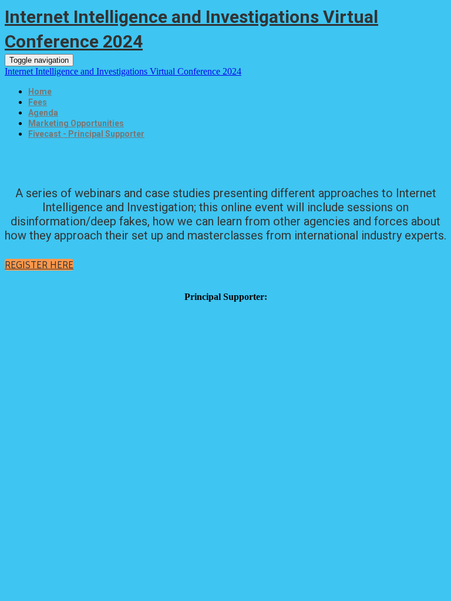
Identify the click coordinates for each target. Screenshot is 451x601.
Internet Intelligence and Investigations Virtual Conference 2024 (123, 71)
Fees (37, 102)
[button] (39, 265)
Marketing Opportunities (76, 123)
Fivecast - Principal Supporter (86, 134)
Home (40, 91)
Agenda (43, 112)
